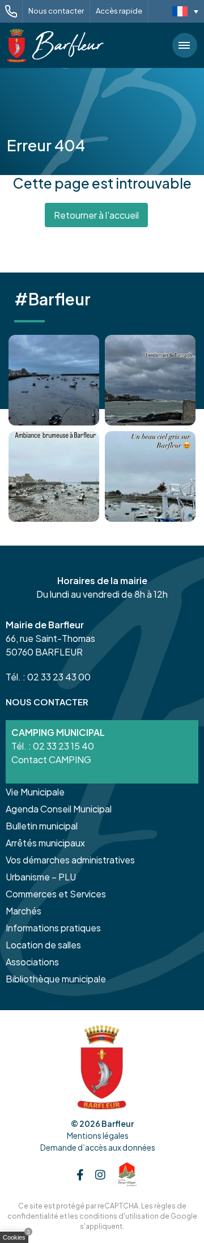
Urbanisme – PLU (41, 877)
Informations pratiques (53, 928)
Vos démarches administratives (70, 860)
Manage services (17, 1239)
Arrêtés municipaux (45, 843)
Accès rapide (119, 10)
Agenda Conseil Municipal (59, 809)
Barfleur (117, 1123)
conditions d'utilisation (119, 1216)
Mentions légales (98, 1135)
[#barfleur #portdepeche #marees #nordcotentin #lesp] (150, 476)
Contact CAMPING (51, 759)
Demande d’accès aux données (97, 1147)
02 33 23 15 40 (63, 746)
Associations (32, 962)
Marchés (23, 911)
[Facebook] (80, 1174)
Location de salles (43, 945)
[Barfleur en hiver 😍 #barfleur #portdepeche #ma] (53, 380)
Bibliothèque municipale (56, 979)
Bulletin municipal (42, 826)
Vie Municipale (35, 792)
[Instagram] (100, 1174)
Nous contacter (56, 10)
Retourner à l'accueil (96, 215)
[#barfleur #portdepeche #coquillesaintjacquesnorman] (53, 476)
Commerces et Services (56, 894)
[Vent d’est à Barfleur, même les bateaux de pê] (150, 380)
